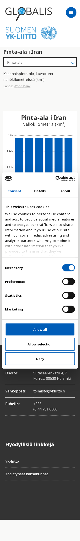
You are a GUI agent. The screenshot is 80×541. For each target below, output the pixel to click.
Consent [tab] (15, 191)
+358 (37, 403)
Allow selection (40, 344)
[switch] (68, 281)
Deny (40, 358)
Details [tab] (40, 191)
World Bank (22, 86)
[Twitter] (21, 496)
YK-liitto (12, 461)
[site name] (28, 14)
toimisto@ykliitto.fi (49, 391)
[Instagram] (33, 496)
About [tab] (65, 191)
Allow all (40, 329)
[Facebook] (8, 496)
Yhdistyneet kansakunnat (26, 474)
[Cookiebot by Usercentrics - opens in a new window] (56, 179)
